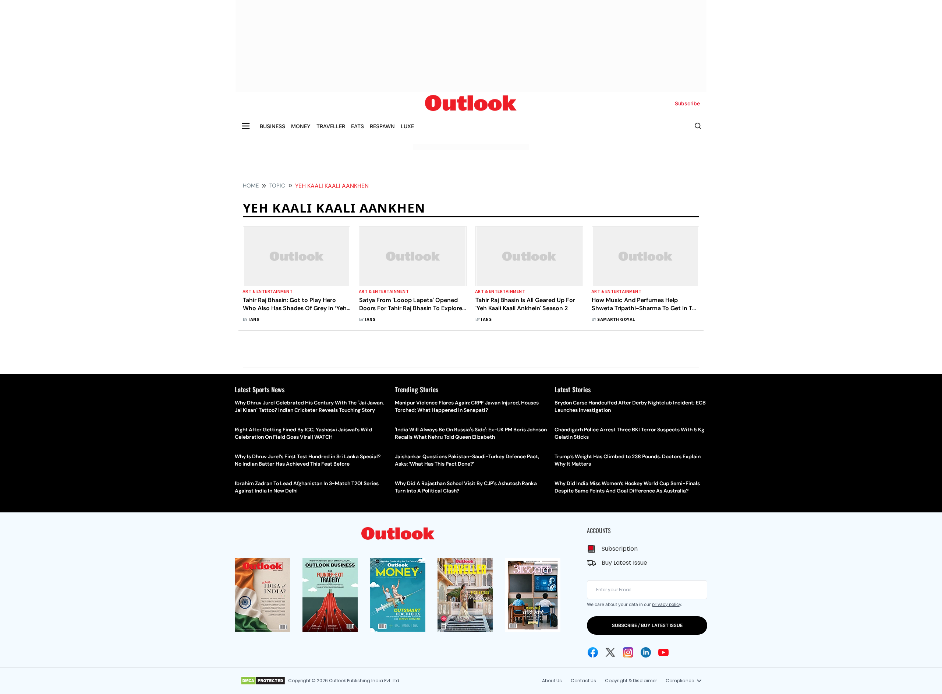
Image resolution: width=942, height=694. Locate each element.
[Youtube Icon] (663, 652)
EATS (357, 126)
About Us (552, 680)
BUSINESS (272, 126)
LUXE (407, 126)
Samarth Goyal (616, 319)
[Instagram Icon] (628, 652)
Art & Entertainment (268, 291)
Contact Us (583, 680)
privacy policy (666, 604)
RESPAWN (382, 126)
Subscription (620, 548)
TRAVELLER (330, 126)
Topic (277, 185)
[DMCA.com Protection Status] (263, 680)
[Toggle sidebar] (246, 126)
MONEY (301, 126)
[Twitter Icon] (610, 652)
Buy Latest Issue (624, 562)
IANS (253, 319)
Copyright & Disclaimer (631, 680)
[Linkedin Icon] (646, 652)
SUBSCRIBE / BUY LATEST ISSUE (647, 625)
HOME (251, 185)
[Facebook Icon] (593, 652)
